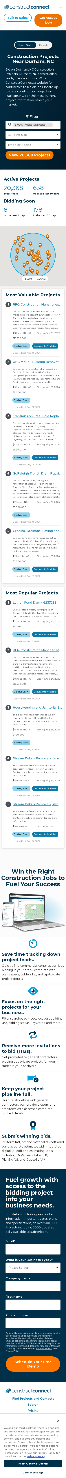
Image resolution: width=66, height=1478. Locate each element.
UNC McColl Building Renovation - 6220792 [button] (38, 362)
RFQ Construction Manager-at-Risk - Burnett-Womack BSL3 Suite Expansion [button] (38, 304)
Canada (43, 45)
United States (25, 45)
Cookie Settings (33, 1472)
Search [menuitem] (33, 1404)
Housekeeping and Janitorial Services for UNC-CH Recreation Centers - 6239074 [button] (38, 707)
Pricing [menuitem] (33, 1410)
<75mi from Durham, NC (30, 125)
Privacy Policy (12, 1351)
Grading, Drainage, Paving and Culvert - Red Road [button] (38, 531)
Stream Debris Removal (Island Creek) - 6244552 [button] (38, 804)
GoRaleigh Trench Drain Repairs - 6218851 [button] (38, 473)
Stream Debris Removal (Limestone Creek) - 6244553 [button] (38, 758)
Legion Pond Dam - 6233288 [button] (35, 602)
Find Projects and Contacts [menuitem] (33, 1398)
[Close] (56, 1418)
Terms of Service (44, 1348)
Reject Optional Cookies (33, 1463)
